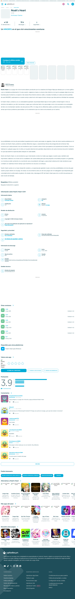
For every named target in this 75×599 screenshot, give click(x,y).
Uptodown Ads (30, 583)
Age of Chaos (45, 516)
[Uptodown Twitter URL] (11, 566)
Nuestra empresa (8, 578)
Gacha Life (35, 539)
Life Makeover (5, 516)
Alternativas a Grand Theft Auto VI (22, 0)
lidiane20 (11, 407)
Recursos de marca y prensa (11, 586)
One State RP (5, 0)
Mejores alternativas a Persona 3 (31, 475)
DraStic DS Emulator (65, 540)
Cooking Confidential (36, 517)
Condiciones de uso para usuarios (58, 575)
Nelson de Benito (9, 84)
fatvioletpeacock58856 (14, 441)
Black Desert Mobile (36, 494)
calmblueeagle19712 (14, 418)
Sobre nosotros (8, 575)
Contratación (7, 591)
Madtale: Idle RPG (65, 516)
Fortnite (56, 539)
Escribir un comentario (13, 370)
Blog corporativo (8, 588)
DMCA (50, 587)
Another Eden (65, 493)
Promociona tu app (31, 580)
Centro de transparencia (10, 583)
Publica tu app (30, 578)
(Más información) (9, 225)
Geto (67, 0)
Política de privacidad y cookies (57, 578)
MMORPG (8, 29)
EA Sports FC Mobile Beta (34, 0)
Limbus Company (12, 0)
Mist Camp (55, 516)
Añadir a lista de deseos (35, 370)
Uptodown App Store (32, 575)
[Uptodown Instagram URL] (14, 566)
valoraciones (5, 24)
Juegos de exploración (47, 475)
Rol (42, 200)
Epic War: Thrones (25, 516)
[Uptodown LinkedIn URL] (17, 566)
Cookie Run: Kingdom (61, 0)
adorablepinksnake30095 (15, 430)
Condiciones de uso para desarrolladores (56, 584)
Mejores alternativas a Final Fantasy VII (11, 475)
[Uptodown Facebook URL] (20, 566)
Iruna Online (46, 493)
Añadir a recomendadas (51, 370)
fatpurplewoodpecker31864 (16, 452)
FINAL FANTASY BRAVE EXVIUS (56, 494)
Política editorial (8, 580)
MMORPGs (58, 475)
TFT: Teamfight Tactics (44, 0)
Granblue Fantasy (15, 493)
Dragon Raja (5, 493)
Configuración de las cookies (57, 580)
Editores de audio (53, 0)
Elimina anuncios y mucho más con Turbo (36, 56)
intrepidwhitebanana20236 (15, 396)
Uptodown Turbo (33, 586)
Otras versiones (30, 63)
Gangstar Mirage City (5, 540)
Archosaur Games (16, 15)
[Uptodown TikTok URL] (8, 566)
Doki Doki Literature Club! (45, 540)
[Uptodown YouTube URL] (5, 566)
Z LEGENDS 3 (15, 539)
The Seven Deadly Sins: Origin (25, 494)
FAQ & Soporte (30, 588)
